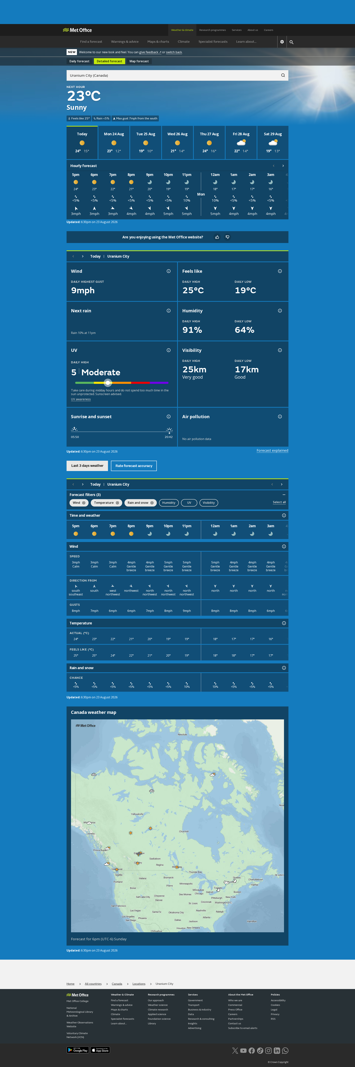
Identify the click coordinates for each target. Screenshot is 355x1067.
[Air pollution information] (279, 416)
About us (253, 30)
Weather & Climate (122, 994)
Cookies (275, 1005)
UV (189, 503)
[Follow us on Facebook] (251, 1050)
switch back (174, 52)
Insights (192, 1023)
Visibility (209, 503)
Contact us (234, 1023)
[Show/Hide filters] (284, 494)
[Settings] (282, 42)
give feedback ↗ (150, 52)
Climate (184, 42)
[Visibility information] (279, 350)
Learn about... (246, 42)
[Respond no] (227, 237)
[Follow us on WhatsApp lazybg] (285, 1050)
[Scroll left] (273, 165)
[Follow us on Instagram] (268, 1050)
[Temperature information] (283, 623)
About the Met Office (240, 994)
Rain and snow (136, 503)
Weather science (158, 1005)
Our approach (156, 1000)
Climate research (158, 1009)
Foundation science (159, 1018)
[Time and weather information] (283, 515)
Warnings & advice (125, 42)
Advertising (194, 1028)
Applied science (157, 1014)
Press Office (235, 1009)
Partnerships (235, 1018)
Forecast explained (272, 450)
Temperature (102, 503)
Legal (274, 1009)
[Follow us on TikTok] (260, 1050)
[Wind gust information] (168, 271)
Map (139, 61)
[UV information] (168, 350)
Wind (75, 503)
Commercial (235, 1005)
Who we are (235, 1000)
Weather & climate (182, 30)
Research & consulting (201, 1018)
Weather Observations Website (80, 1024)
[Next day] (83, 256)
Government (195, 1000)
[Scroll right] (283, 165)
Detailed (109, 61)
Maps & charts (158, 42)
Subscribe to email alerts (242, 1028)
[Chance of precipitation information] (168, 310)
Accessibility (278, 1000)
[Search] (281, 74)
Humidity (168, 503)
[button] (94, 774)
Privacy (275, 1014)
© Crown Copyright (278, 1062)
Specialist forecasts (213, 42)
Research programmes (212, 30)
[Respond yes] (217, 237)
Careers (268, 30)
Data (191, 1014)
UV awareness (81, 399)
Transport (194, 1005)
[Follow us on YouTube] (243, 1050)
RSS (273, 1018)
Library (152, 1023)
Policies (275, 994)
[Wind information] (283, 546)
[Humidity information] (279, 310)
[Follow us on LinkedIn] (277, 1050)
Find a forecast (91, 42)
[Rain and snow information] (283, 667)
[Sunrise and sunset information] (168, 416)
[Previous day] (73, 256)
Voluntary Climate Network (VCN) (77, 1035)
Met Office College (78, 1001)
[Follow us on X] (235, 1050)
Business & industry (199, 1009)
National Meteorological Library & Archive (80, 1011)
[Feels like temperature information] (279, 271)
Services (237, 30)
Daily (79, 61)
